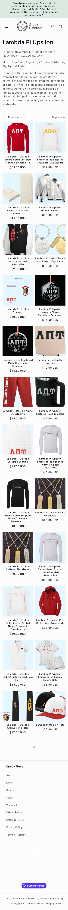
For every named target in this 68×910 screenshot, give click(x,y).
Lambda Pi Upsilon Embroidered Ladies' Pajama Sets (50, 677)
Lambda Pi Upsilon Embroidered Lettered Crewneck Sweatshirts (50, 159)
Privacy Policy (14, 827)
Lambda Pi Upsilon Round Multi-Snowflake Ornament (18, 363)
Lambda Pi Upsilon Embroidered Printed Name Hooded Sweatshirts (50, 571)
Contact (10, 790)
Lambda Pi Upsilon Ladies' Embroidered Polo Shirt (18, 677)
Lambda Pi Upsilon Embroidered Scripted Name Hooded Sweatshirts (50, 463)
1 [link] (25, 746)
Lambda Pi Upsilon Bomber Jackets (50, 209)
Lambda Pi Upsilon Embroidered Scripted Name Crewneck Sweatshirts (18, 517)
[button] (6, 26)
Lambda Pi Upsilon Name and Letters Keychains (50, 260)
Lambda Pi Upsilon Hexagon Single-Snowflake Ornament (50, 312)
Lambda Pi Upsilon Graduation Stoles (18, 726)
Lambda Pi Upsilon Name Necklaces (50, 514)
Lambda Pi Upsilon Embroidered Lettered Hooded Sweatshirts (18, 159)
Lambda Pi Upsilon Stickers (18, 311)
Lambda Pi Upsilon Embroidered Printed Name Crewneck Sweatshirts (18, 624)
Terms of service (35, 904)
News (9, 782)
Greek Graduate (20, 898)
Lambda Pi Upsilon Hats (50, 724)
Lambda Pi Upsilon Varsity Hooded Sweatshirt (18, 261)
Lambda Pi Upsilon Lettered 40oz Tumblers (50, 412)
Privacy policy (17, 904)
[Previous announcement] (6, 9)
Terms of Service (16, 834)
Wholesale (12, 805)
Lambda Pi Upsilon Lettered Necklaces (17, 568)
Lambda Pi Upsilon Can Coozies (50, 361)
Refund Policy (14, 812)
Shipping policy (53, 904)
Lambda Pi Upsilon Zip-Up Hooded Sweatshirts (50, 622)
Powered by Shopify (37, 898)
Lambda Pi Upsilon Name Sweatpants (18, 412)
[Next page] (43, 746)
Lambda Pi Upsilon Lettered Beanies (18, 460)
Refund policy (56, 898)
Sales (9, 797)
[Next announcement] (62, 9)
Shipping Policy (15, 819)
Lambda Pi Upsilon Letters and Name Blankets (18, 210)
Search (10, 775)
